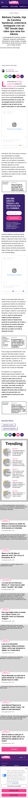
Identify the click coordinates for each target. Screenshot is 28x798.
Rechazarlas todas (13, 790)
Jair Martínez (11, 69)
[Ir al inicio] (6, 757)
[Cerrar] (26, 768)
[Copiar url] (22, 76)
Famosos (5, 6)
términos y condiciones (11, 228)
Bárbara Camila (12, 86)
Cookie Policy (15, 783)
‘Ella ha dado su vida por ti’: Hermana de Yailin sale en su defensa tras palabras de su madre (18, 474)
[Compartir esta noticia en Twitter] (14, 76)
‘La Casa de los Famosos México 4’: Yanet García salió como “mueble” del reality (13, 585)
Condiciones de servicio (11, 225)
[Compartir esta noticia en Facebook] (10, 76)
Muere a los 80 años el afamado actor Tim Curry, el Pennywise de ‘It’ (13, 555)
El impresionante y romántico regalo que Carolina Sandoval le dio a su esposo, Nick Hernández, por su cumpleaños (17, 343)
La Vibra (11, 13)
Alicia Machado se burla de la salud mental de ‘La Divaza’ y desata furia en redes (13, 678)
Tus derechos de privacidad (14, 786)
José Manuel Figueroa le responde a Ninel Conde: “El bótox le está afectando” (13, 707)
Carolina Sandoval (9, 428)
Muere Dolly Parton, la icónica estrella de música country (18, 494)
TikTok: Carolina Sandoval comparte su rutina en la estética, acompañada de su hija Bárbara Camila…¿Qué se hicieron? (18, 408)
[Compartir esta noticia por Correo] (18, 76)
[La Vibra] (14, 2)
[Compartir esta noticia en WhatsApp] (6, 76)
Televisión (14, 6)
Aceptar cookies (14, 795)
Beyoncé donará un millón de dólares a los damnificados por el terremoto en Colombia (14, 526)
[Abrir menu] (2, 2)
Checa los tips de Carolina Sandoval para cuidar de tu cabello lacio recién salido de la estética (17, 187)
